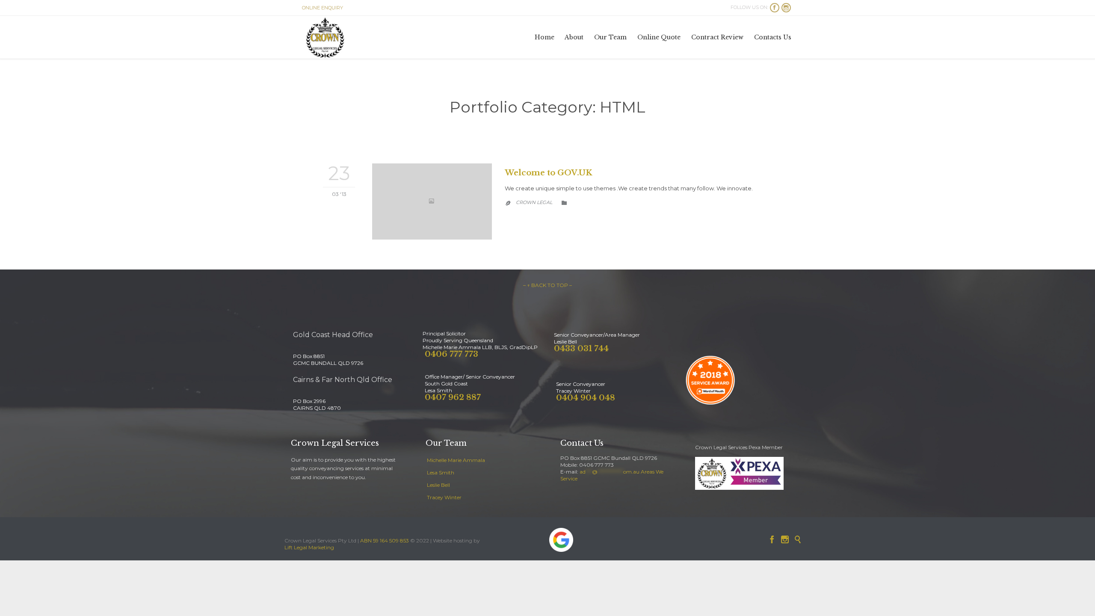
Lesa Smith (440, 472)
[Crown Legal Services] (325, 37)
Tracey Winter (444, 497)
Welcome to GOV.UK (548, 173)
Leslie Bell (438, 485)
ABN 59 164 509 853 (384, 540)
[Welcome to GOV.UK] (432, 201)
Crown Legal (534, 202)
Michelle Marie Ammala (456, 460)
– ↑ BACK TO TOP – (547, 285)
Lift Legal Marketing (309, 547)
